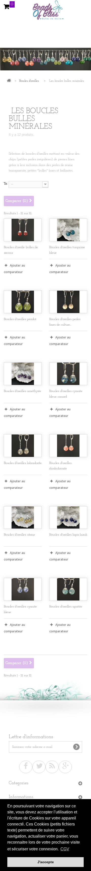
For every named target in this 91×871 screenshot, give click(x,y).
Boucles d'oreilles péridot (20, 319)
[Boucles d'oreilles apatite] (68, 589)
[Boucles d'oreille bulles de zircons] (22, 230)
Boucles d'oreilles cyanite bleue (20, 609)
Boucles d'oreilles (29, 80)
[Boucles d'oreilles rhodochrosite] (68, 445)
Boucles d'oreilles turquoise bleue (67, 250)
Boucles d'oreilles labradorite (23, 463)
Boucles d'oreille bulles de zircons (21, 250)
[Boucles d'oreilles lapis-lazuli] (68, 517)
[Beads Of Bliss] (45, 12)
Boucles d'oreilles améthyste (22, 391)
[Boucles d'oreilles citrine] (22, 517)
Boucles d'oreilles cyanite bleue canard (65, 394)
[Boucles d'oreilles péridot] (22, 302)
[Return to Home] (9, 81)
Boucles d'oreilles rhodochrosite (60, 465)
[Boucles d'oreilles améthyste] (22, 374)
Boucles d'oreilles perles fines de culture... (64, 322)
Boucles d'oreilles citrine (19, 535)
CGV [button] (64, 849)
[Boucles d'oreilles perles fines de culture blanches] (68, 302)
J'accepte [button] (45, 862)
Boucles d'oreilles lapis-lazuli (68, 535)
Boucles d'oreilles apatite (65, 606)
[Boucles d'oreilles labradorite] (22, 445)
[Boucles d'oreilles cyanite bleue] (22, 589)
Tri (5, 183)
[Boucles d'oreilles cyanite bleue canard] (68, 374)
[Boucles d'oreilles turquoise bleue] (68, 230)
